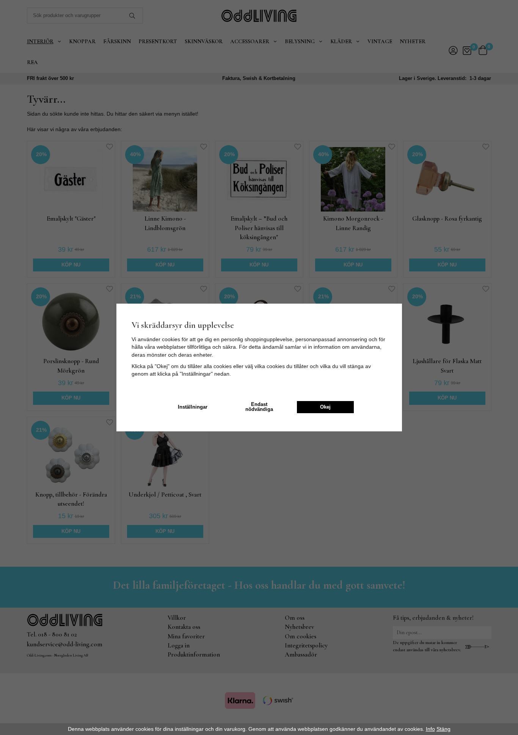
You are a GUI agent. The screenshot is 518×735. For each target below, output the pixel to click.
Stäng (443, 729)
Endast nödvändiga (259, 407)
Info (430, 729)
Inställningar (192, 407)
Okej (325, 407)
